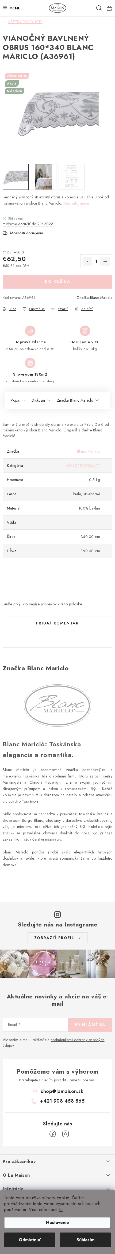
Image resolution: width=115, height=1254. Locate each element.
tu (61, 1209)
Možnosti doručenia (26, 233)
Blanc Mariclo (101, 297)
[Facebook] (52, 1134)
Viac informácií (76, 203)
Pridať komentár (57, 623)
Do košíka (57, 281)
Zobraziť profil (54, 937)
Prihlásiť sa (90, 1024)
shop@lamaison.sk (62, 1091)
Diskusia (38, 400)
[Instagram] (65, 1134)
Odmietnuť (30, 1240)
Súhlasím (85, 1240)
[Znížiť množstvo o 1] (87, 261)
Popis (15, 400)
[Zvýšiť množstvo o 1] (105, 261)
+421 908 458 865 (62, 1100)
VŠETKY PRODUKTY (83, 465)
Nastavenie (57, 1222)
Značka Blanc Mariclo (75, 400)
